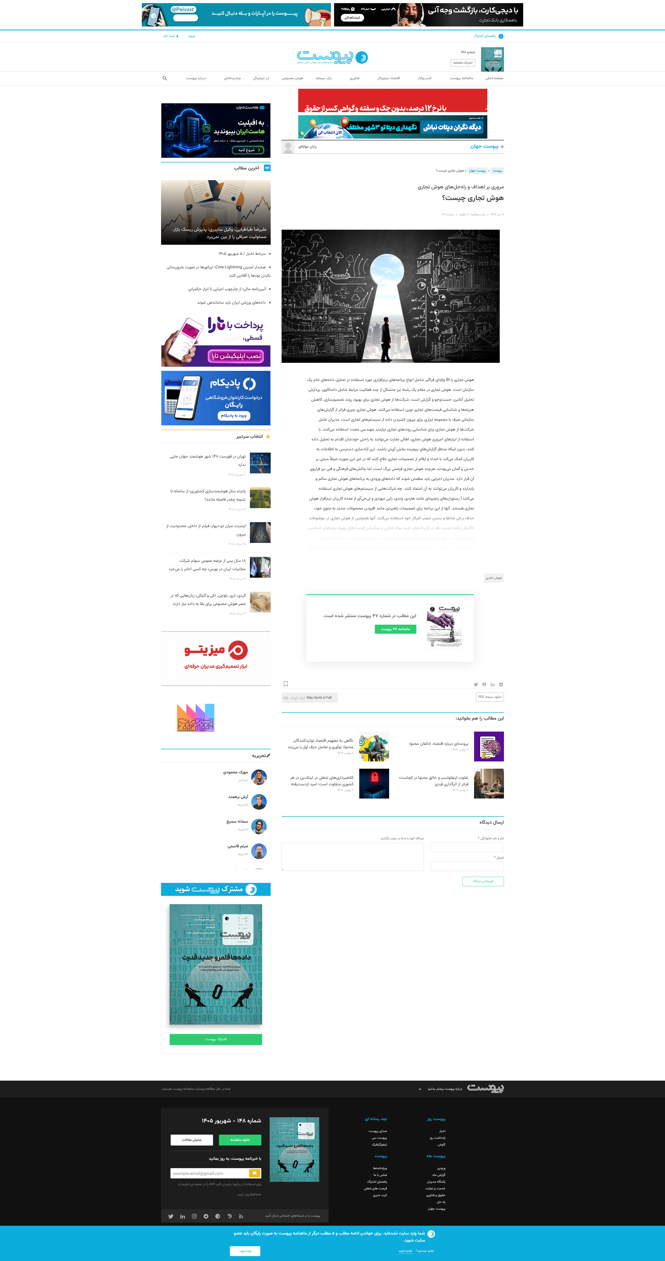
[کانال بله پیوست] (236, 14)
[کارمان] (215, 717)
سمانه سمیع (237, 822)
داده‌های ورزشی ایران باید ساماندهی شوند (231, 302)
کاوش (441, 1144)
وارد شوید (245, 1251)
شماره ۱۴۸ (468, 52)
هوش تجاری (494, 578)
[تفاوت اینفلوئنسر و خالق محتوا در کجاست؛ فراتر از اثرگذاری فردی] (489, 797)
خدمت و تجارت (435, 1188)
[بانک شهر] (392, 100)
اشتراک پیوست (216, 1039)
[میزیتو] (215, 658)
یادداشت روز (437, 1138)
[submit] (254, 1173)
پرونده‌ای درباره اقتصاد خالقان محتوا (438, 744)
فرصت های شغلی (375, 1188)
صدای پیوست (378, 1131)
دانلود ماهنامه (240, 1140)
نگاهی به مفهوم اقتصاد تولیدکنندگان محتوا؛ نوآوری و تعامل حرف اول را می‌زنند (321, 744)
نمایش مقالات (192, 1140)
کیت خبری (380, 1195)
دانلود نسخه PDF (490, 697)
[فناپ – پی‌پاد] (215, 398)
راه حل (441, 1202)
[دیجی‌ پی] (428, 14)
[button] (165, 78)
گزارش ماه (439, 1175)
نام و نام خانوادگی (492, 838)
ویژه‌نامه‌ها (380, 1168)
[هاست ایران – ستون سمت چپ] (215, 130)
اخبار (442, 1131)
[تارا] (215, 339)
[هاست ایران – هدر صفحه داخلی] (392, 127)
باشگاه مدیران (436, 1181)
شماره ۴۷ (448, 214)
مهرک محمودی (235, 772)
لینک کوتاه (298, 698)
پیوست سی (379, 1138)
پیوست (497, 170)
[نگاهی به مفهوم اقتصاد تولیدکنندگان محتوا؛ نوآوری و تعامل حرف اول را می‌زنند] (374, 760)
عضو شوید (405, 1250)
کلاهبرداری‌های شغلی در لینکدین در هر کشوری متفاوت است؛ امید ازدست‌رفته (322, 781)
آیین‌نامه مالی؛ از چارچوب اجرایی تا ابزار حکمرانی (227, 289)
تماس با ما (380, 1175)
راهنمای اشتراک (485, 36)
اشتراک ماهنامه (463, 62)
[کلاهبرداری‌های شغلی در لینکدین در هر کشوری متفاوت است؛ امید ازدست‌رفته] (374, 797)
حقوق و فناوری (435, 1195)
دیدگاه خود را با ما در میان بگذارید (402, 838)
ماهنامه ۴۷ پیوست (395, 629)
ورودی (441, 1168)
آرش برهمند (238, 797)
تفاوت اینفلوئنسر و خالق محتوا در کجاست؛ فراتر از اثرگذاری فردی (433, 781)
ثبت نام (170, 36)
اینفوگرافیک (379, 1144)
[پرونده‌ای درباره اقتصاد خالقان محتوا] (489, 760)
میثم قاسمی (238, 846)
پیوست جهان (484, 146)
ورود (191, 36)
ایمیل (500, 857)
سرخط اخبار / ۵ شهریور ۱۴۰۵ (242, 254)
